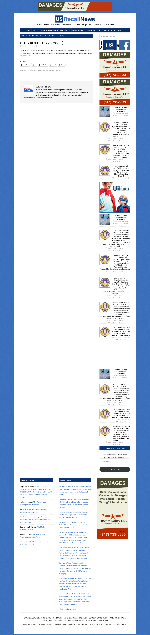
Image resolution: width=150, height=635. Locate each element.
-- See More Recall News (67, 609)
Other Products (116, 30)
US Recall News (75, 19)
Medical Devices (77, 30)
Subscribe (114, 469)
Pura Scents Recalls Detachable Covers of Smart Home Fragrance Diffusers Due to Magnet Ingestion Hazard (121, 171)
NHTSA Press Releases (51, 70)
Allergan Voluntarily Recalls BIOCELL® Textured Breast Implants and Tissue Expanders (35, 519)
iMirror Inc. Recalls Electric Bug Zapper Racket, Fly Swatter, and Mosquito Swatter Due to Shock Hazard (73, 524)
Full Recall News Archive (48, 30)
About (34, 30)
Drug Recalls (64, 30)
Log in (94, 629)
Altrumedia (72, 629)
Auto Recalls (103, 30)
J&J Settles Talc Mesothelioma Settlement (121, 109)
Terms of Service (84, 629)
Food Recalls (91, 30)
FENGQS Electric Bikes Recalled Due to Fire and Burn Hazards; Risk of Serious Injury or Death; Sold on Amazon (121, 331)
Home (28, 30)
